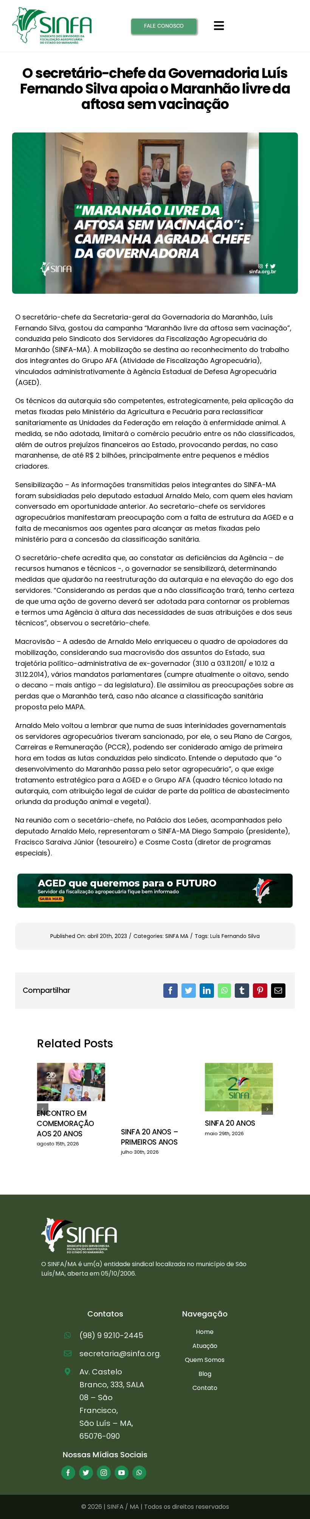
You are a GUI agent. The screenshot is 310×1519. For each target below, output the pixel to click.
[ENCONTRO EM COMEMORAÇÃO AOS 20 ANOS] (71, 1082)
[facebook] (68, 1473)
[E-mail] (278, 991)
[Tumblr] (242, 991)
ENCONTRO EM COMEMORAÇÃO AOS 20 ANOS (65, 1123)
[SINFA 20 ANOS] (239, 1087)
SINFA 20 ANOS (230, 1123)
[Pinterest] (260, 991)
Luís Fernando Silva (235, 936)
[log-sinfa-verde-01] (51, 10)
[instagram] (104, 1473)
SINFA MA (176, 936)
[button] (42, 1109)
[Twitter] (189, 991)
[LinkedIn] (207, 991)
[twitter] (86, 1473)
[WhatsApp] (224, 991)
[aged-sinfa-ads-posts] (155, 877)
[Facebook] (170, 991)
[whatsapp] (139, 1473)
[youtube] (122, 1473)
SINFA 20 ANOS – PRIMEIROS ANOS (149, 1137)
